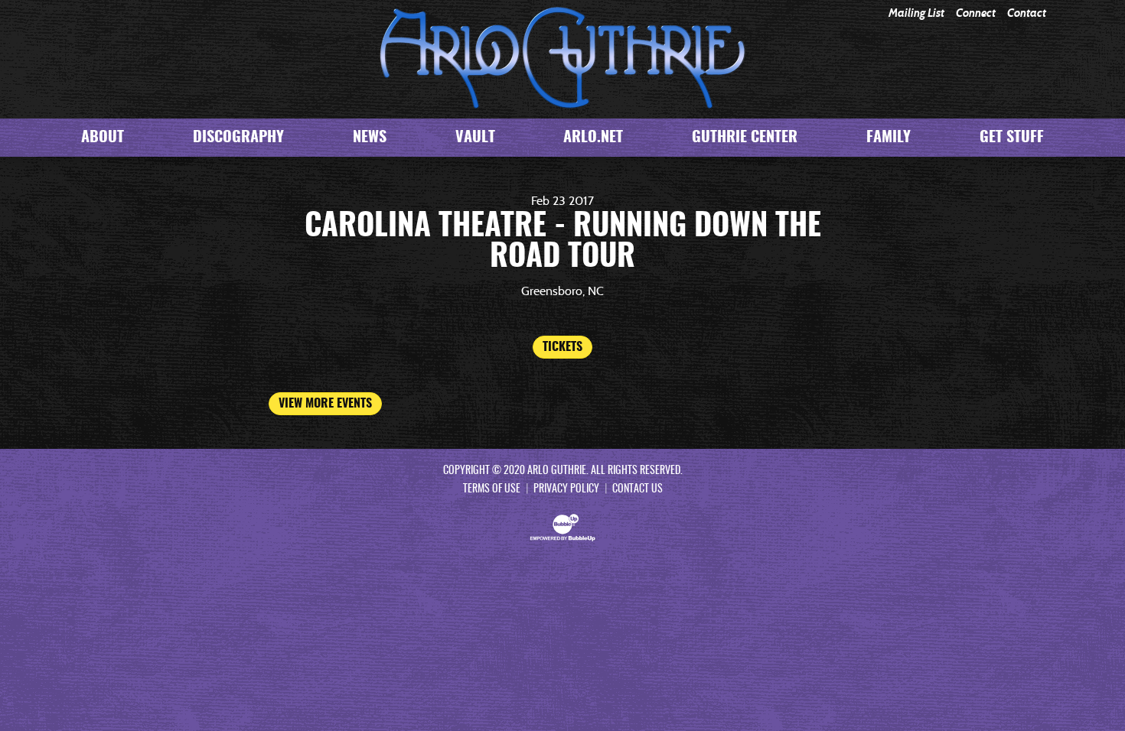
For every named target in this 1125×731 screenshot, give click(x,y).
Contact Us (637, 489)
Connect (976, 13)
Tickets (562, 347)
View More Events (325, 404)
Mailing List (916, 13)
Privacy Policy (566, 489)
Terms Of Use (491, 489)
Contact (1026, 13)
